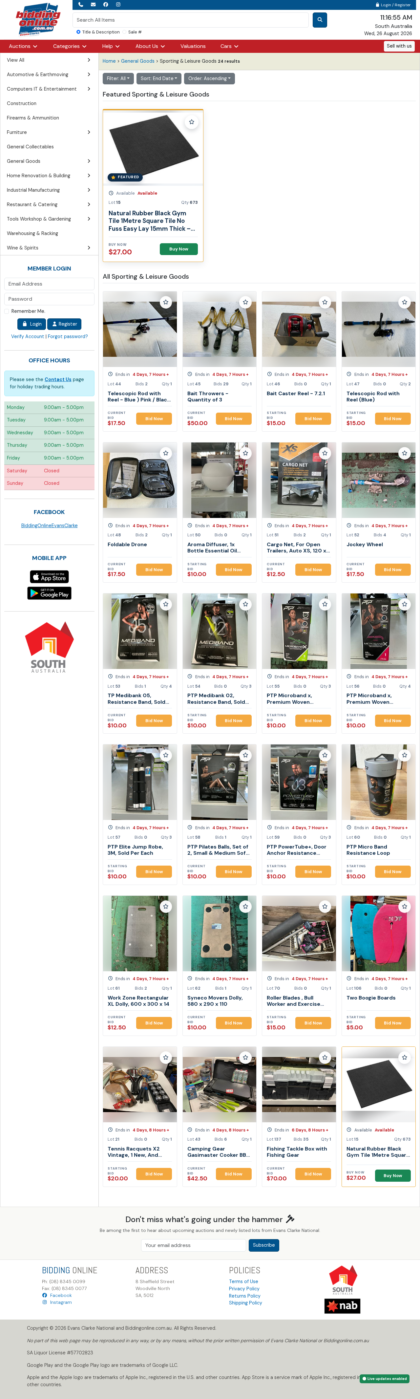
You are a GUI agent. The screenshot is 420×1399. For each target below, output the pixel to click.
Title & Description (101, 32)
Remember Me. (28, 311)
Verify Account (27, 336)
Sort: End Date (157, 78)
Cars (226, 46)
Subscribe (264, 1245)
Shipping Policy (245, 1303)
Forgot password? (68, 336)
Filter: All (116, 78)
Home (109, 61)
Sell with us (399, 46)
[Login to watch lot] (192, 122)
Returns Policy (245, 1296)
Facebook (60, 1295)
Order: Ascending (207, 78)
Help (108, 46)
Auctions (20, 46)
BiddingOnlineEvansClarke (49, 525)
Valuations (193, 46)
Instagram (60, 1302)
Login (35, 324)
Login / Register (395, 5)
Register (67, 324)
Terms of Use (243, 1281)
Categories (67, 46)
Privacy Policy (244, 1289)
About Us (147, 46)
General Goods (138, 61)
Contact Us (58, 379)
